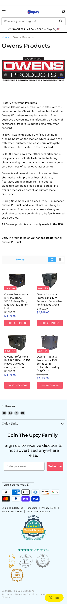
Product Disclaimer (12, 511)
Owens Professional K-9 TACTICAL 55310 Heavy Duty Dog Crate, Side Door (17, 362)
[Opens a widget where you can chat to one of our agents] (54, 598)
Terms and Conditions (38, 511)
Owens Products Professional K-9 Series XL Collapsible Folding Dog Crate (49, 299)
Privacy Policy (49, 507)
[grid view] (52, 259)
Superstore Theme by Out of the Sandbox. (25, 594)
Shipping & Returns (12, 507)
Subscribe (55, 466)
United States (16, 484)
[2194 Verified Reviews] (33, 541)
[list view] (60, 259)
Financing (32, 507)
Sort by (20, 259)
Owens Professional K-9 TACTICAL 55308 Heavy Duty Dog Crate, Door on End (16, 301)
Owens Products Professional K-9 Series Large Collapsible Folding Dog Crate (48, 363)
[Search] (60, 21)
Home (5, 37)
